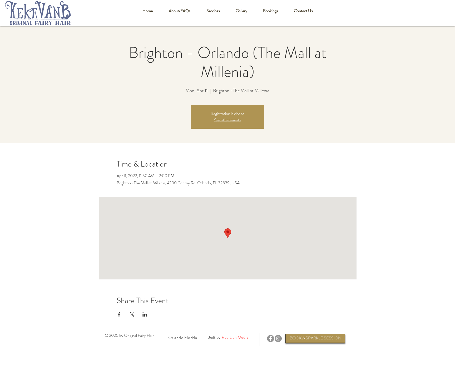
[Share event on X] (132, 314)
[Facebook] (270, 338)
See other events (227, 120)
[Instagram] (278, 338)
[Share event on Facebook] (119, 314)
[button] (179, 10)
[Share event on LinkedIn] (144, 314)
